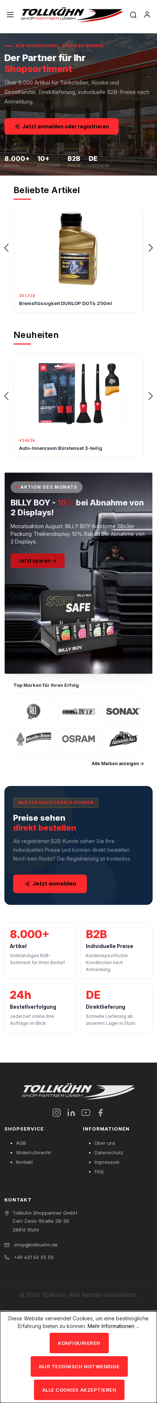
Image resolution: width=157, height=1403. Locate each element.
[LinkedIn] (71, 1112)
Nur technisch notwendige (79, 1366)
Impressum (107, 1162)
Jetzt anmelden (54, 883)
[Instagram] (56, 1112)
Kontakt (24, 1162)
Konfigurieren (79, 1343)
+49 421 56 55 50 (33, 1257)
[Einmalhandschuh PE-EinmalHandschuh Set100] (78, 248)
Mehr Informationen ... (113, 1326)
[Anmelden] (147, 14)
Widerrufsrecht (33, 1152)
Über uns (105, 1143)
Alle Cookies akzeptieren (79, 1390)
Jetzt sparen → (38, 561)
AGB (21, 1143)
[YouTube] (85, 1112)
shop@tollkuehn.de (35, 1245)
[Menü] (10, 14)
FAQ (99, 1171)
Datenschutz (109, 1152)
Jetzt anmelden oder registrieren (65, 126)
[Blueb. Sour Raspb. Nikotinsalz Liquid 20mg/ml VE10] (78, 393)
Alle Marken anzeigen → (118, 763)
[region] (78, 248)
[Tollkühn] (72, 14)
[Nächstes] (150, 248)
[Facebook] (100, 1112)
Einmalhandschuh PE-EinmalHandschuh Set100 (75, 303)
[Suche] (133, 14)
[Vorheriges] (6, 248)
